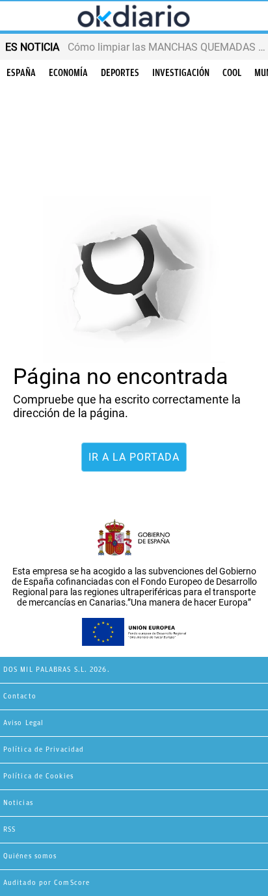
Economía (68, 73)
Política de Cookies (38, 776)
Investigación (180, 73)
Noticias (18, 803)
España (21, 73)
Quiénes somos (30, 856)
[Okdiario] (134, 17)
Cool (231, 73)
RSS (9, 829)
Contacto (19, 696)
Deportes (120, 73)
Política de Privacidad (43, 749)
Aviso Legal (23, 723)
